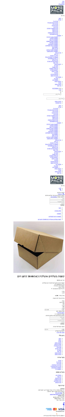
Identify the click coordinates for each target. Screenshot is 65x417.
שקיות (59, 360)
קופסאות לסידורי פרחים (52, 50)
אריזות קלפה (55, 48)
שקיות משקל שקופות (53, 32)
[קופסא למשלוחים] (38, 272)
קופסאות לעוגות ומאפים (52, 41)
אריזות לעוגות (58, 379)
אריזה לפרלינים (57, 381)
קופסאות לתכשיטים (53, 44)
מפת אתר (59, 347)
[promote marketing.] (59, 414)
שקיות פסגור (55, 29)
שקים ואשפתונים (54, 34)
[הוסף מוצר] (63, 310)
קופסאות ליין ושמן (53, 40)
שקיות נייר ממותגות (56, 364)
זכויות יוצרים (58, 348)
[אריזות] (56, 14)
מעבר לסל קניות (60, 332)
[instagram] (63, 405)
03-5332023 (55, 88)
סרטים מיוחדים (54, 74)
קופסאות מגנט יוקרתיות (52, 37)
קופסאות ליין (58, 369)
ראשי (60, 338)
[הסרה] (46, 310)
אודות (59, 341)
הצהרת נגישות (57, 344)
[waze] (63, 407)
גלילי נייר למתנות (54, 55)
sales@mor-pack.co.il (55, 394)
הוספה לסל (61, 312)
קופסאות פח (55, 47)
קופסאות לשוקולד (53, 42)
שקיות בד (55, 27)
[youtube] (63, 404)
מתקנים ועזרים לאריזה (52, 61)
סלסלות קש (55, 80)
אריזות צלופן (55, 60)
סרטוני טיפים (58, 343)
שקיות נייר (55, 21)
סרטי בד (56, 65)
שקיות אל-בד (55, 25)
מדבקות (56, 72)
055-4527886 (58, 393)
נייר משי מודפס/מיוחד (53, 58)
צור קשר (59, 351)
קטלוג (59, 340)
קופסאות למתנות (54, 38)
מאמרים (59, 350)
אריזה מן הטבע (54, 75)
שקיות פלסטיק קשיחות (52, 28)
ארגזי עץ (56, 78)
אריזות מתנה (58, 378)
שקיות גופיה (55, 31)
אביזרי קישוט (55, 71)
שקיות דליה (55, 24)
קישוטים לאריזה (54, 70)
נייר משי (56, 54)
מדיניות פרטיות (57, 345)
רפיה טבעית (55, 67)
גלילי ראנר (55, 62)
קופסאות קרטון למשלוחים (52, 45)
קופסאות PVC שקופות (52, 51)
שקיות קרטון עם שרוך (52, 22)
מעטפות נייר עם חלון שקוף (51, 57)
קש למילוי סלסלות (53, 68)
